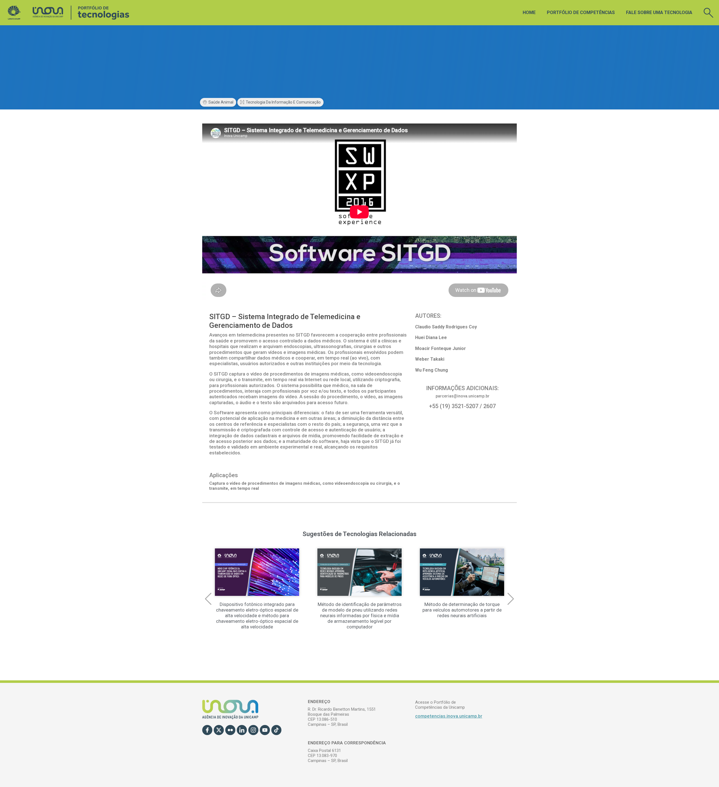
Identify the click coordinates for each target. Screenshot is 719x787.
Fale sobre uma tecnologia (659, 12)
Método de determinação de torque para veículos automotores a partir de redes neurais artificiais (462, 609)
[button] (208, 599)
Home (529, 12)
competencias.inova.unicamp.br (448, 716)
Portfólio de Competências (581, 12)
